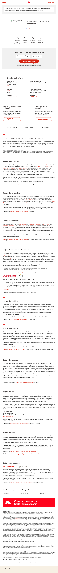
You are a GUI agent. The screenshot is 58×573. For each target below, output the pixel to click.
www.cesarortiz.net (12, 96)
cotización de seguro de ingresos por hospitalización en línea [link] (25, 454)
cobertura (39, 166)
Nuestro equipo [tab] (46, 127)
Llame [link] (4, 239)
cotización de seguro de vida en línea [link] (19, 423)
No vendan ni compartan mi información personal (38, 568)
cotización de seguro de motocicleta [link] (19, 211)
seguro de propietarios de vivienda (12, 255)
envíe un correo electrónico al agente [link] (16, 349)
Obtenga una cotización (29, 61)
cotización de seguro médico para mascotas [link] (21, 482)
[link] (25, 41)
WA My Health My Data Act (8, 568)
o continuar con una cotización (29, 63)
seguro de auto (30, 199)
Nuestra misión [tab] (29, 127)
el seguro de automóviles (41, 165)
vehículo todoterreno (8, 225)
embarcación (46, 224)
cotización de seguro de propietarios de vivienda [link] (22, 272)
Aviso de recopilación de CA (21, 568)
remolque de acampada (34, 224)
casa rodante (22, 224)
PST (40, 89)
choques (48, 166)
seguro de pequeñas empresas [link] (25, 382)
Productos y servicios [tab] (11, 127)
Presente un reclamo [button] (10, 119)
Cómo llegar (10, 86)
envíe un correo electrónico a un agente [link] (17, 239)
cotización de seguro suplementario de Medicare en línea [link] (24, 451)
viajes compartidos (22, 168)
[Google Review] (26, 28)
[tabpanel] (29, 87)
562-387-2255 (33, 96)
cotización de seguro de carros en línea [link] (20, 184)
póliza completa (17, 518)
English (4, 2)
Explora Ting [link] (6, 289)
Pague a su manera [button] (43, 119)
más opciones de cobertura (21, 202)
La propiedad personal (14, 258)
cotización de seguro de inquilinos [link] (18, 319)
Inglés (8, 90)
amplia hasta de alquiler (9, 168)
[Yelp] (29, 28)
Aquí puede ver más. (8, 416)
